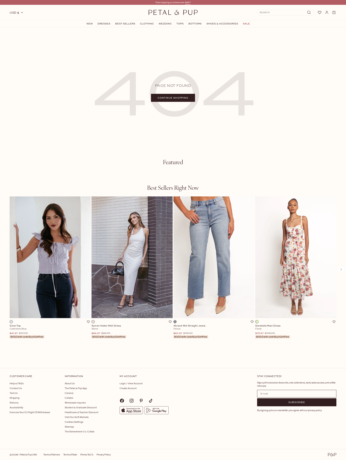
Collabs (69, 397)
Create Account (128, 388)
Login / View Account (131, 383)
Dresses (104, 23)
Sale (246, 23)
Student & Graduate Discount (81, 407)
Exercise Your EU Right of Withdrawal (30, 412)
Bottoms (195, 23)
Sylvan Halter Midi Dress (108, 331)
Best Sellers (125, 23)
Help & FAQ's (17, 383)
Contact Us (16, 388)
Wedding (165, 23)
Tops (180, 23)
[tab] (173, 162)
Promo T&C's (86, 454)
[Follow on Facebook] (122, 400)
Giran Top (26, 331)
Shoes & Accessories (222, 23)
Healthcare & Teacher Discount (81, 412)
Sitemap (69, 426)
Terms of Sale (70, 454)
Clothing (147, 23)
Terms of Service (51, 454)
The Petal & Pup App (76, 388)
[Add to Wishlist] (88, 321)
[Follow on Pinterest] (141, 400)
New (89, 23)
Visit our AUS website (77, 417)
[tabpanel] (173, 275)
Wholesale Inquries (75, 402)
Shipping (14, 397)
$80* (188, 2)
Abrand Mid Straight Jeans (190, 331)
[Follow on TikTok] (150, 400)
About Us (70, 383)
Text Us (14, 392)
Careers (69, 392)
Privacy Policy (104, 454)
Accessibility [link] (16, 407)
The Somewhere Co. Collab (79, 431)
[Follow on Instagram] (131, 400)
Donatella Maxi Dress (272, 331)
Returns (14, 402)
